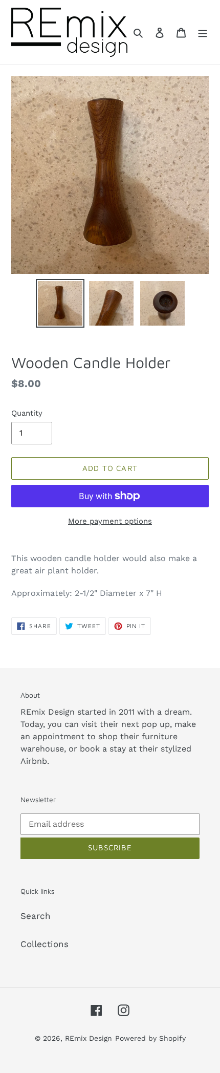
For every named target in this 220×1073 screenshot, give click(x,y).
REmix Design (88, 1038)
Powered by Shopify (150, 1038)
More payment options (110, 521)
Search (35, 916)
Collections (44, 944)
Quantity (26, 413)
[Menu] (202, 32)
